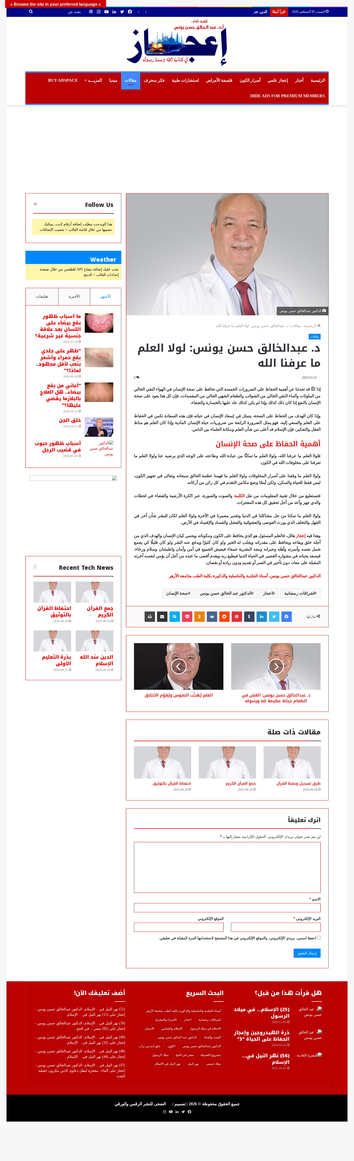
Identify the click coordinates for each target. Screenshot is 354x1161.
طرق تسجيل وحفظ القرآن (299, 783)
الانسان (149, 1028)
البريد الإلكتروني (307, 919)
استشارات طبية (185, 80)
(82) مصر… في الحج (92, 1029)
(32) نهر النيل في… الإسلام (87, 1043)
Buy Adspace (63, 80)
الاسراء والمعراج (166, 1019)
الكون (171, 1046)
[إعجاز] (177, 44)
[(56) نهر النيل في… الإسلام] (307, 1062)
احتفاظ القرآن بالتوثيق (172, 783)
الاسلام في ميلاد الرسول (205, 1028)
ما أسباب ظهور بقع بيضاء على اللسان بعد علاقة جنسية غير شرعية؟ (58, 326)
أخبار (299, 80)
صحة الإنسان (177, 593)
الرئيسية (318, 80)
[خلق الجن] (99, 427)
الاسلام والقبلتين (171, 1028)
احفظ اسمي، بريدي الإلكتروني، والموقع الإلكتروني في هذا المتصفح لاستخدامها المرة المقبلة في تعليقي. (237, 938)
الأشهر (105, 296)
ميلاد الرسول (160, 1055)
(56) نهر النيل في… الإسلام (265, 1059)
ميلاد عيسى (213, 1064)
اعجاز (268, 593)
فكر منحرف (154, 80)
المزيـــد (95, 80)
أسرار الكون (250, 80)
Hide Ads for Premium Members (287, 96)
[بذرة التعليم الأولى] (52, 641)
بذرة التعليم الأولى (56, 660)
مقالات (131, 80)
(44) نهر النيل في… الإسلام (87, 1057)
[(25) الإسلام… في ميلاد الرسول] (307, 1016)
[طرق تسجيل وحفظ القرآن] (292, 762)
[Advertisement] (177, 149)
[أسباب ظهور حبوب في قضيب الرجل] (99, 450)
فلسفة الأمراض (219, 80)
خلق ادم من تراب (149, 1046)
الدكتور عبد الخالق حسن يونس (225, 593)
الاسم (315, 899)
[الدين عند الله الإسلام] (94, 641)
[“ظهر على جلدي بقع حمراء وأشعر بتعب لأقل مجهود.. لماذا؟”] (99, 357)
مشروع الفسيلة (211, 1055)
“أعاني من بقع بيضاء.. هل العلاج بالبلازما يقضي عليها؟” (60, 395)
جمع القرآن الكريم (241, 783)
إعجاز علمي (278, 80)
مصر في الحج (184, 1055)
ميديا (113, 80)
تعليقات (42, 296)
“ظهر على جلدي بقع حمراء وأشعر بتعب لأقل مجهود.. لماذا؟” (58, 360)
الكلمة (239, 495)
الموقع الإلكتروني (211, 919)
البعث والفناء (212, 1037)
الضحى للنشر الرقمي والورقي (140, 1104)
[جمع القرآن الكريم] (227, 762)
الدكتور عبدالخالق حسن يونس (201, 1046)
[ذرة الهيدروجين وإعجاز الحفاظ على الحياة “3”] (307, 1039)
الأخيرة (74, 296)
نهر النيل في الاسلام (167, 1064)
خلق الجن (70, 420)
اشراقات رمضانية (299, 593)
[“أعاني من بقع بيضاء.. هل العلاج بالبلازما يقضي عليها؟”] (99, 392)
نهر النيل (193, 1064)
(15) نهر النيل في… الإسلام (87, 1015)
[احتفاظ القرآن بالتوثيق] (162, 762)
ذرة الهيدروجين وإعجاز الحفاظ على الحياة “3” (261, 1036)
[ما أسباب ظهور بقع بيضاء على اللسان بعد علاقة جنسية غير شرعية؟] (99, 323)
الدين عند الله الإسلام (251, 12)
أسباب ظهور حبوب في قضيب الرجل (58, 446)
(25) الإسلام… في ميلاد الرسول (261, 1012)
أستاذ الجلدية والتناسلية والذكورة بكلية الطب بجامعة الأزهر (183, 1011)
